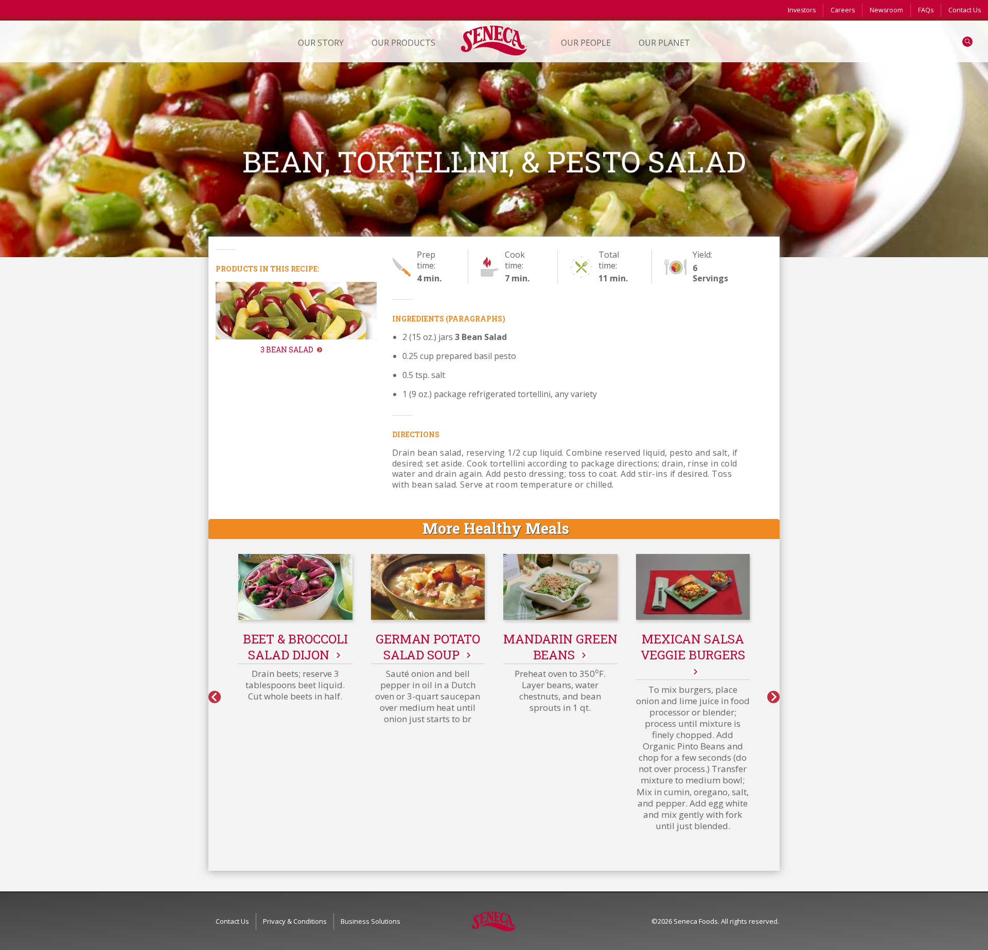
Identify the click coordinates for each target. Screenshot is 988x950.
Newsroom (886, 10)
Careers (843, 10)
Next (773, 697)
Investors (802, 10)
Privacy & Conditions (295, 921)
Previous (214, 697)
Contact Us (964, 10)
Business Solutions (370, 921)
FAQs (925, 10)
